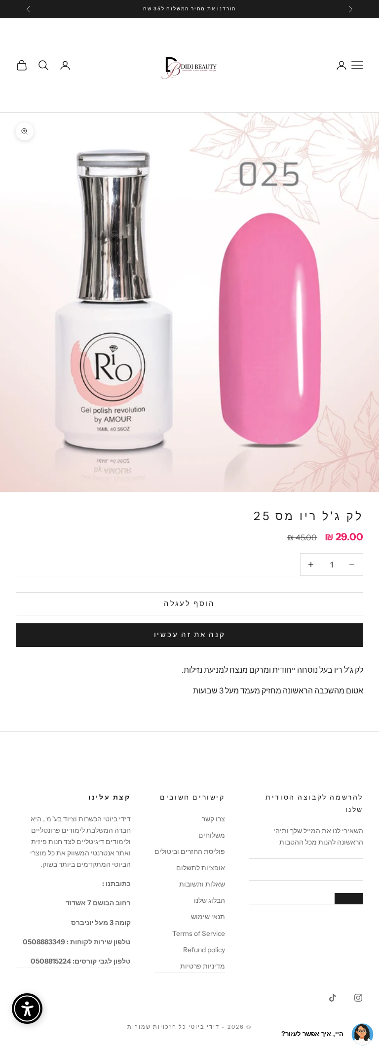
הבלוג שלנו (209, 900)
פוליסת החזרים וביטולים (189, 851)
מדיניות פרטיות (202, 966)
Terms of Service (198, 933)
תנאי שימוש (208, 916)
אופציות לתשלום (200, 867)
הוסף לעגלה (189, 603)
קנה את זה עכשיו (190, 634)
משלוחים (211, 835)
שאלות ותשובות (202, 884)
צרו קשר (213, 818)
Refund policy (204, 949)
